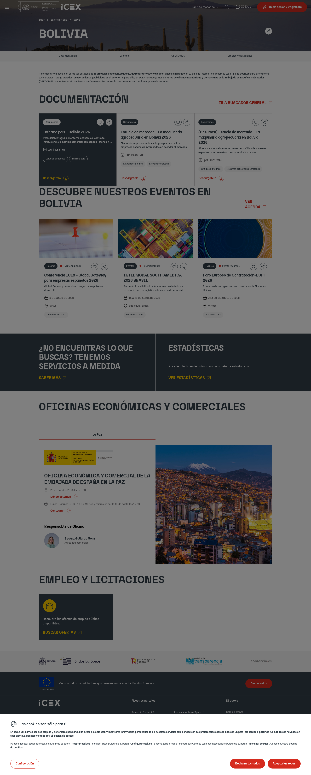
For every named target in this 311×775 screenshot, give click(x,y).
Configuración (25, 763)
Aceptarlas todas (284, 763)
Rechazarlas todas (247, 763)
